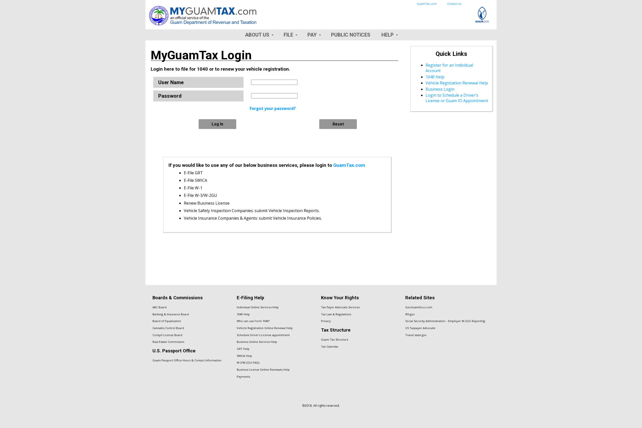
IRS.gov (410, 314)
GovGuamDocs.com (418, 307)
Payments (243, 376)
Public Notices (350, 35)
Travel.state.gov (416, 335)
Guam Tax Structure (334, 339)
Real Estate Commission (168, 342)
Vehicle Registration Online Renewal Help (265, 328)
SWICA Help (244, 356)
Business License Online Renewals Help (263, 369)
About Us (257, 35)
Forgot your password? (273, 108)
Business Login (440, 89)
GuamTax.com (427, 4)
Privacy (326, 321)
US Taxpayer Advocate (420, 328)
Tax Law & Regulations (336, 314)
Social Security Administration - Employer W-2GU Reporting (445, 321)
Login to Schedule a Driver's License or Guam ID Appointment (457, 97)
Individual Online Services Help (258, 307)
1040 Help (435, 77)
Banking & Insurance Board (170, 314)
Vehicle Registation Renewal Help (457, 83)
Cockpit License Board (167, 335)
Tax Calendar (330, 346)
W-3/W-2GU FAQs (248, 362)
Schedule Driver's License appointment (263, 335)
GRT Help (243, 349)
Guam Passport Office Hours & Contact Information (186, 360)
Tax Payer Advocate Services (340, 307)
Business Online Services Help (257, 342)
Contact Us (454, 4)
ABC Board (159, 307)
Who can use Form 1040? (253, 321)
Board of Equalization (166, 321)
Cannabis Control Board (168, 328)
